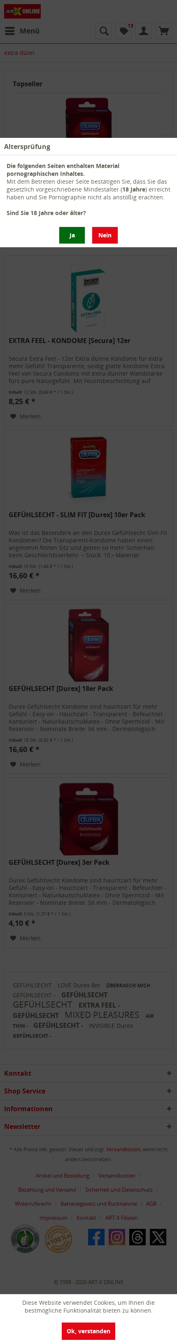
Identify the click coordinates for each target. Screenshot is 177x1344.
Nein (105, 235)
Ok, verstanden (88, 1331)
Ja (72, 235)
